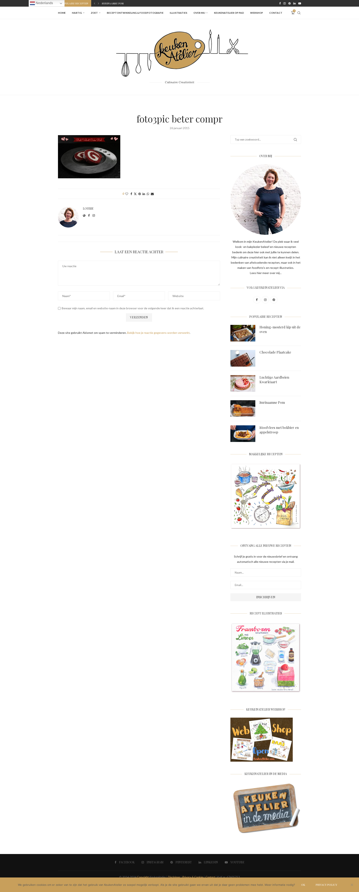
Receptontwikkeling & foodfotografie (135, 12)
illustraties (178, 12)
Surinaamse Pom (113, 3)
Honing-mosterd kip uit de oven (279, 329)
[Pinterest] (289, 3)
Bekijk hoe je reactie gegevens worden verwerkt (158, 332)
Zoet (94, 12)
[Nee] (352, 885)
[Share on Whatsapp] (148, 194)
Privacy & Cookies (192, 877)
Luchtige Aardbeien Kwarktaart (274, 379)
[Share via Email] (152, 194)
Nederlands (44, 3)
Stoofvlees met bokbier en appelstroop (279, 429)
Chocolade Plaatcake (275, 352)
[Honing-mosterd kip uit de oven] (242, 333)
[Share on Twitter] (135, 194)
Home (62, 12)
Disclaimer (174, 877)
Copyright (143, 877)
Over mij (199, 12)
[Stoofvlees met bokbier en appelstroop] (242, 433)
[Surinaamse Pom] (242, 408)
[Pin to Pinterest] (139, 194)
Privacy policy (326, 884)
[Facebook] (280, 3)
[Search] (299, 13)
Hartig (77, 12)
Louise (88, 208)
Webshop (256, 12)
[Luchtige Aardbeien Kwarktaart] (242, 383)
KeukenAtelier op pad (229, 12)
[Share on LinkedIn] (144, 194)
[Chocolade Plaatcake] (242, 358)
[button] (94, 3)
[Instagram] (284, 3)
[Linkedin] (294, 3)
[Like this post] (126, 194)
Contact (275, 12)
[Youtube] (299, 3)
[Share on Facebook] (131, 194)
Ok (303, 884)
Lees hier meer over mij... (266, 273)
